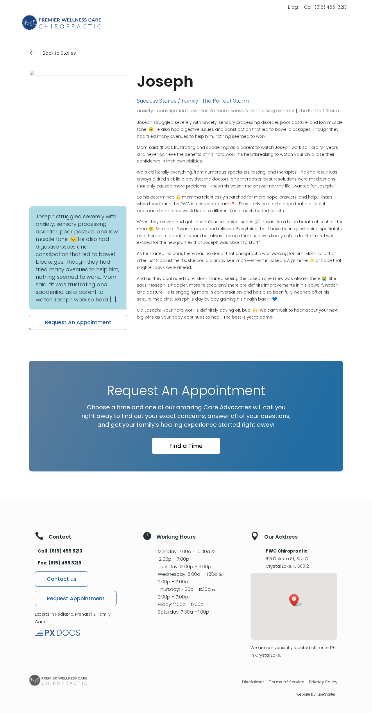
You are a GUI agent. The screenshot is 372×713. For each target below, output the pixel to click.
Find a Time (186, 446)
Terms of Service (286, 682)
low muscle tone (208, 110)
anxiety (145, 110)
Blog (293, 7)
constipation (171, 110)
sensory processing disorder (263, 110)
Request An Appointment (78, 322)
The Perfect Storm (225, 100)
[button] (296, 600)
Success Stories (156, 100)
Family (190, 100)
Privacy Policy (323, 682)
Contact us (61, 578)
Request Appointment (76, 598)
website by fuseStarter (315, 694)
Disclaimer (253, 682)
